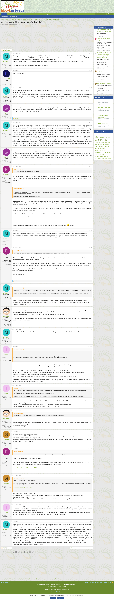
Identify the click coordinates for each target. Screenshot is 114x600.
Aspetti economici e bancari (103, 50)
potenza (97, 148)
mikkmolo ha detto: (18, 188)
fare (102, 135)
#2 (91, 70)
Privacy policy (100, 582)
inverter (97, 142)
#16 (91, 431)
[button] (19, 14)
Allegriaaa (99, 71)
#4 (91, 105)
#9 (91, 247)
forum (105, 135)
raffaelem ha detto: (17, 388)
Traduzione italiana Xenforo (57, 591)
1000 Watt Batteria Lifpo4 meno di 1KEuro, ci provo (104, 30)
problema (102, 148)
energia (97, 135)
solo (96, 154)
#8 (91, 230)
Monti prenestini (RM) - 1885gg (7, 325)
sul (103, 154)
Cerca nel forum (13, 16)
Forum (4, 14)
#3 (91, 87)
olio (96, 144)
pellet (96, 146)
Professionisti (39, 14)
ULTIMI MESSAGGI (100, 27)
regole (106, 158)
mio (109, 142)
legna (102, 142)
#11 (91, 308)
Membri (30, 14)
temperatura (99, 156)
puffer (104, 150)
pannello (107, 144)
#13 (91, 346)
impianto (102, 139)
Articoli (10, 14)
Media (23, 14)
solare (109, 152)
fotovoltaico (99, 137)
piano (101, 146)
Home (109, 582)
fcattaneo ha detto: (17, 288)
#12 (91, 329)
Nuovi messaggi (4, 16)
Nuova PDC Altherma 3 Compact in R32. (24, 468)
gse (96, 140)
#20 (91, 521)
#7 (91, 166)
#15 (91, 410)
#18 (91, 475)
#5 (91, 122)
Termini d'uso (92, 582)
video (109, 158)
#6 (91, 149)
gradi (109, 137)
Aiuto (105, 582)
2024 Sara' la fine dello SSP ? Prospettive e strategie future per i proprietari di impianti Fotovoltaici (104, 55)
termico (106, 156)
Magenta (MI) (8, 182)
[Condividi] (89, 53)
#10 (91, 285)
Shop (46, 14)
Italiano (6, 582)
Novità (16, 14)
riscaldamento (100, 152)
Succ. (8, 50)
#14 (91, 385)
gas (106, 137)
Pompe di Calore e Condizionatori (101, 92)
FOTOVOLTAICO (100, 36)
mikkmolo (4, 24)
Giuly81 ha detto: (17, 169)
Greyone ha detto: (17, 451)
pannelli (101, 144)
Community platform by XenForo (57, 589)
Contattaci (86, 582)
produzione (98, 150)
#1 (91, 53)
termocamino (99, 158)
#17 (91, 448)
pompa (106, 146)
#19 (91, 504)
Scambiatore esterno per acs (104, 83)
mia (106, 142)
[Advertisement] (46, 36)
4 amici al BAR (100, 81)
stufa (99, 154)
